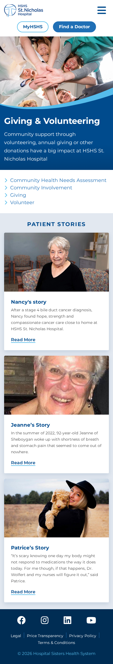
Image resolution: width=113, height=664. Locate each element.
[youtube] (91, 620)
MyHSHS (33, 26)
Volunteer (22, 203)
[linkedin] (67, 620)
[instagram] (45, 620)
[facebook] (21, 620)
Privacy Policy (82, 635)
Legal (16, 635)
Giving (18, 195)
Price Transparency (45, 635)
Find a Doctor (74, 26)
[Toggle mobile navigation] (101, 10)
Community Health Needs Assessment (58, 180)
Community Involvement (41, 188)
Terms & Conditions (56, 642)
